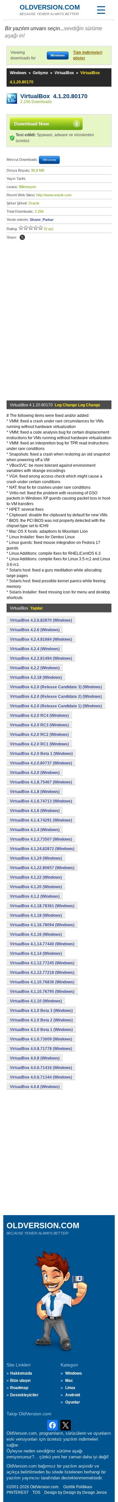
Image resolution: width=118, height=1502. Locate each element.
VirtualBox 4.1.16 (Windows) (36, 934)
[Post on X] (22, 237)
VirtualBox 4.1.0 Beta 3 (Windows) (41, 1010)
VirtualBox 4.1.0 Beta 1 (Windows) (41, 1029)
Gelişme (40, 73)
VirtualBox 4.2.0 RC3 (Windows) (39, 725)
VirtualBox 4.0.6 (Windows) (35, 1086)
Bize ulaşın (20, 1380)
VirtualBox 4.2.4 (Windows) (35, 649)
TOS (36, 1492)
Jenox (101, 1492)
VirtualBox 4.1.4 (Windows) (35, 829)
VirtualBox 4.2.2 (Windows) (35, 668)
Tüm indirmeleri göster (87, 55)
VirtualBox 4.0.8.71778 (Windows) (41, 1048)
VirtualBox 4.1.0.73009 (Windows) (41, 1039)
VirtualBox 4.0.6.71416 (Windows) (41, 1067)
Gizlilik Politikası (77, 1487)
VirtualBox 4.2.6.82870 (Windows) (41, 620)
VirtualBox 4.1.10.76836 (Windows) (42, 982)
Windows (18, 73)
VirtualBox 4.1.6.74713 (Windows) (41, 801)
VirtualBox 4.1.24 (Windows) (36, 858)
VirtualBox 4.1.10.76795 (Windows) (42, 991)
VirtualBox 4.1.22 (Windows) (36, 877)
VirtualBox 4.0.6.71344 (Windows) (41, 1077)
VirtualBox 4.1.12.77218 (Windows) (42, 972)
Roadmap (19, 1387)
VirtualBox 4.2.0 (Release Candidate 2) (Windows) (56, 696)
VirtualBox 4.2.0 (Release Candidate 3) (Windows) (56, 687)
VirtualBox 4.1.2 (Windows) (35, 896)
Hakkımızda (21, 1373)
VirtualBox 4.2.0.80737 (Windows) (41, 763)
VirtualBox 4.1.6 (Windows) (35, 810)
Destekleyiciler (24, 1395)
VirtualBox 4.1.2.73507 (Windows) (41, 839)
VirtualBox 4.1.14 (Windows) (36, 953)
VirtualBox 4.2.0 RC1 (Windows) (39, 744)
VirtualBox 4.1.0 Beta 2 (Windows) (41, 1020)
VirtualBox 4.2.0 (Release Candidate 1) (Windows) (56, 706)
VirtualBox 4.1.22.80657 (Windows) (42, 868)
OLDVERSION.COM (50, 7)
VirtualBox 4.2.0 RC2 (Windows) (39, 734)
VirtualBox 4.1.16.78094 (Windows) (42, 925)
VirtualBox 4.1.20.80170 (54, 96)
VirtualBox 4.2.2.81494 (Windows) (41, 658)
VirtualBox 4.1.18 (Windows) (36, 915)
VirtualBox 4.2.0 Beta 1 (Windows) (41, 753)
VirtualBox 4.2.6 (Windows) (35, 630)
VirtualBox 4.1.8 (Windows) (35, 791)
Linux (70, 1387)
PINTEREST (18, 1492)
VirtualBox (64, 73)
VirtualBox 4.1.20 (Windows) (36, 887)
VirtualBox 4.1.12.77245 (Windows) (42, 963)
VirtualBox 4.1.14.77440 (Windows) (42, 944)
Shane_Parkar (41, 220)
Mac (69, 1380)
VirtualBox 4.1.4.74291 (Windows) (41, 820)
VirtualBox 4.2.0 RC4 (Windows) (39, 715)
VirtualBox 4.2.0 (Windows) (35, 772)
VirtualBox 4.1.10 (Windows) (36, 1001)
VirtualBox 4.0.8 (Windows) (35, 1058)
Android (72, 1395)
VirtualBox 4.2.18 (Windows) (36, 677)
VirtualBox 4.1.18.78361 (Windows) (42, 906)
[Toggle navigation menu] (101, 10)
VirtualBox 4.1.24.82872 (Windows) (42, 849)
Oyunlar (72, 1402)
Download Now (31, 123)
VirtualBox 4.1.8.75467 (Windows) (41, 782)
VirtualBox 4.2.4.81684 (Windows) (41, 639)
